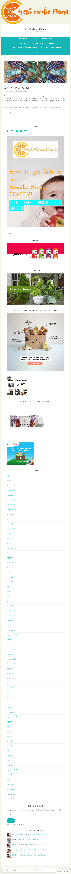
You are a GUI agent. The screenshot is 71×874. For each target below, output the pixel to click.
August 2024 (10, 495)
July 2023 (9, 519)
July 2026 (9, 476)
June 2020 (10, 591)
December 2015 (11, 755)
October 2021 (11, 553)
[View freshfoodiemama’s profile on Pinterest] (17, 131)
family (19, 107)
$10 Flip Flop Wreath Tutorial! (16, 88)
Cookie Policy (32, 870)
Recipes (6, 85)
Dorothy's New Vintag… (19, 850)
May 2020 (9, 596)
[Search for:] (35, 233)
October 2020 (11, 577)
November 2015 (11, 760)
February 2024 (11, 500)
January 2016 (11, 751)
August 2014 (10, 799)
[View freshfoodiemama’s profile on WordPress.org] (26, 131)
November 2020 (11, 572)
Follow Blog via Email (35, 806)
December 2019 (11, 620)
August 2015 (10, 775)
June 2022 (10, 533)
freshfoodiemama (56, 107)
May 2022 (9, 538)
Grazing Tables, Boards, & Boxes (25, 48)
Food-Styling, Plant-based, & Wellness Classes (37, 43)
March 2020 (10, 606)
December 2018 (11, 654)
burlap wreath (13, 107)
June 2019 (10, 640)
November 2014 (11, 784)
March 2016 (10, 746)
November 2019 (11, 625)
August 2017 (10, 678)
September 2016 (12, 717)
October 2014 (11, 789)
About (37, 52)
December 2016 (11, 707)
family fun (25, 107)
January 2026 (11, 485)
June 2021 (10, 562)
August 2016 (10, 722)
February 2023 (11, 529)
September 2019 (12, 635)
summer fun (16, 110)
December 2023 (11, 509)
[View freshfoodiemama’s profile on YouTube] (21, 131)
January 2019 (11, 649)
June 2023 (10, 524)
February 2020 (11, 611)
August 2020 (10, 582)
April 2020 (10, 601)
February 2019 (11, 644)
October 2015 (11, 765)
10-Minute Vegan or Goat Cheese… (38, 844)
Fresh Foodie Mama (35, 29)
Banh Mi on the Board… (19, 855)
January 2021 (11, 567)
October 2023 (11, 514)
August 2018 (10, 669)
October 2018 (11, 664)
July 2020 (9, 587)
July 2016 (9, 726)
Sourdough (23, 39)
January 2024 (11, 505)
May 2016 (9, 736)
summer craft (8, 110)
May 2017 (9, 693)
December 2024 (11, 490)
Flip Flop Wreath (33, 107)
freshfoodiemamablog (20, 91)
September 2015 (12, 770)
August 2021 (10, 558)
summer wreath (25, 110)
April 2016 (10, 741)
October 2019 (11, 630)
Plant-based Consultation (51, 48)
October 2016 (11, 712)
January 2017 (11, 702)
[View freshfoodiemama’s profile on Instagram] (13, 131)
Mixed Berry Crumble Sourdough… (38, 834)
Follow (11, 820)
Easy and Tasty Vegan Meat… (37, 855)
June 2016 (10, 731)
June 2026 (10, 480)
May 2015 (9, 780)
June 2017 (10, 688)
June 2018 (10, 673)
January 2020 (11, 615)
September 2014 (12, 794)
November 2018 (11, 659)
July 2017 (9, 683)
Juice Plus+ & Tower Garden (42, 39)
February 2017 (11, 697)
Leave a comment (9, 112)
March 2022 (10, 548)
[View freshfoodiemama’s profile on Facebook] (8, 131)
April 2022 (10, 543)
